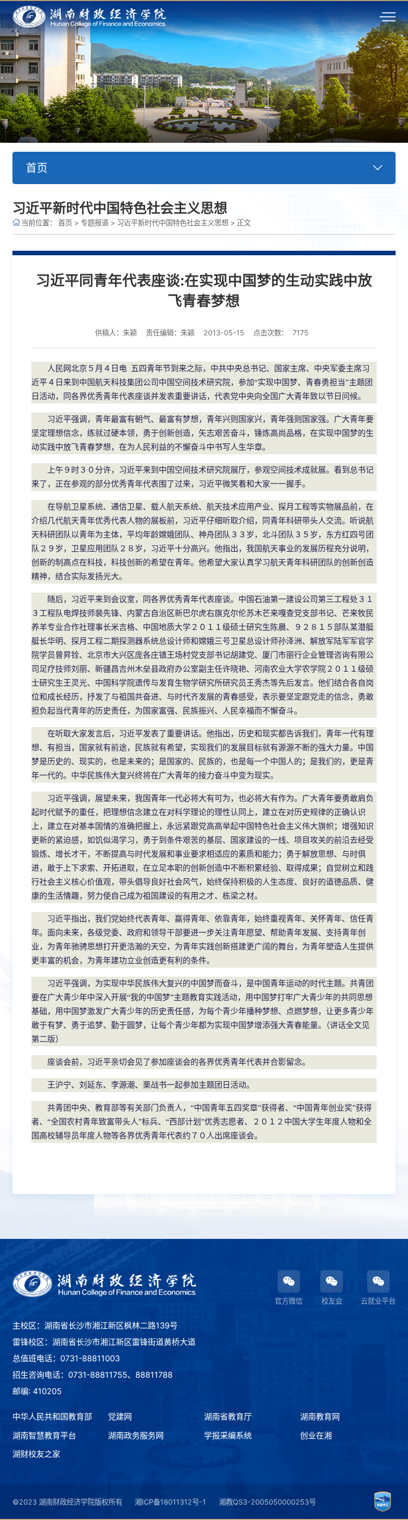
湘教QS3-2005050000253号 (267, 1502)
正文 (244, 222)
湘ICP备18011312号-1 (170, 1502)
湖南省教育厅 (228, 1416)
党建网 (120, 1416)
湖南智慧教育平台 (44, 1435)
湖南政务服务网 (136, 1435)
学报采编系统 (228, 1435)
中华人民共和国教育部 (52, 1416)
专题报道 (94, 222)
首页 (65, 222)
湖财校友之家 (36, 1454)
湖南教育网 (320, 1416)
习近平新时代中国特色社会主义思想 (172, 222)
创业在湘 (316, 1435)
